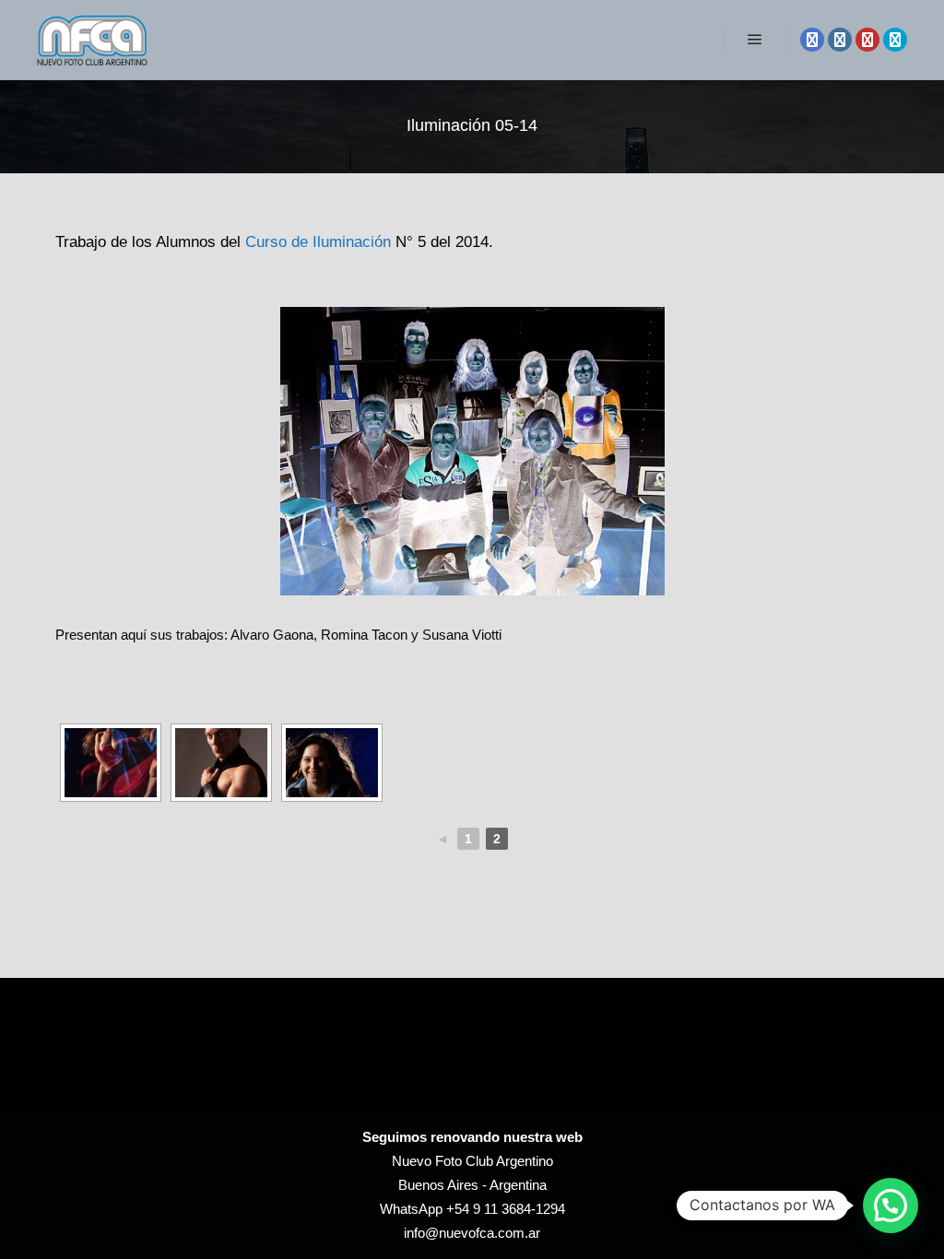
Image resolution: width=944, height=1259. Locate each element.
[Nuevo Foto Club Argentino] (92, 39)
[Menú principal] (755, 40)
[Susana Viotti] (111, 762)
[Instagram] (840, 40)
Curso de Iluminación (318, 241)
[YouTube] (867, 40)
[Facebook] (812, 40)
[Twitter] (895, 40)
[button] (890, 1205)
